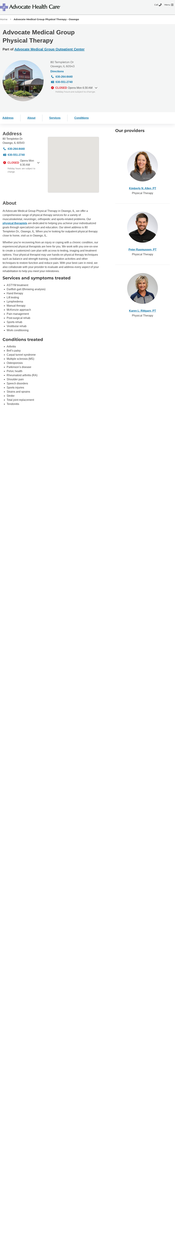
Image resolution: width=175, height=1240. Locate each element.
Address (8, 117)
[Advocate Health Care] (31, 7)
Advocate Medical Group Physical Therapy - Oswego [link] (46, 19)
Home (3, 19)
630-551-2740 (64, 82)
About (31, 117)
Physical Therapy (142, 193)
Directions (57, 71)
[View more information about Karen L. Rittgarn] (142, 288)
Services (54, 117)
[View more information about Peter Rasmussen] (142, 227)
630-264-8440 (64, 76)
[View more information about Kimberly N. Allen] (142, 166)
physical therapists (15, 223)
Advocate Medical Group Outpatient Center (49, 49)
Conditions (81, 117)
